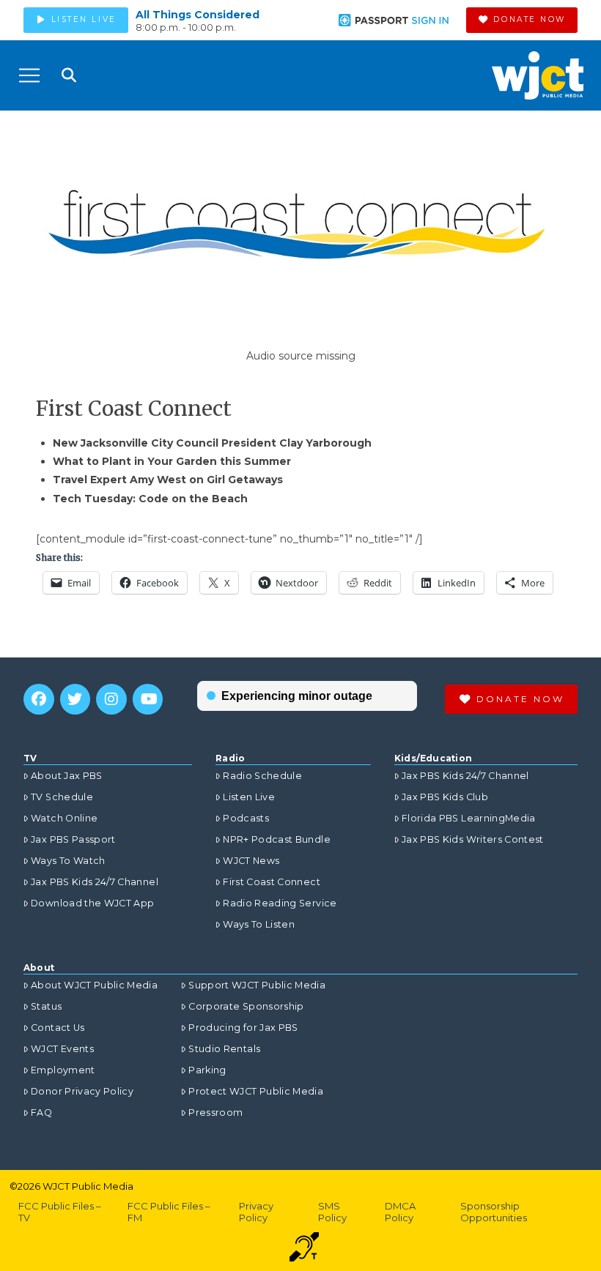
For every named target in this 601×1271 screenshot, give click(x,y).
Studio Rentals (224, 1048)
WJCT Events (62, 1048)
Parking (207, 1070)
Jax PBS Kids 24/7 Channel (94, 881)
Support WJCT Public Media (256, 985)
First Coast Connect (271, 881)
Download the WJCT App (92, 903)
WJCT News (251, 860)
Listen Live (249, 796)
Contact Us (58, 1027)
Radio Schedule (262, 775)
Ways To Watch (68, 860)
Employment (63, 1070)
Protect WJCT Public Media (255, 1091)
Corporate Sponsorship (245, 1006)
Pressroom (215, 1112)
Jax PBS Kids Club (445, 796)
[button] (29, 75)
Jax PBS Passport (73, 839)
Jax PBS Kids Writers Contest (473, 839)
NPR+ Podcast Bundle (277, 839)
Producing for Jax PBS (243, 1027)
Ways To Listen (259, 924)
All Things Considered (197, 14)
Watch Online (64, 818)
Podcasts (246, 818)
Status (46, 1006)
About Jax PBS (67, 775)
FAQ (41, 1112)
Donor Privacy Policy (82, 1091)
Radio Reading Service (279, 903)
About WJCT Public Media (94, 985)
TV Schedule (62, 796)
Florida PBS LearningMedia (469, 818)
